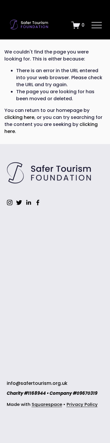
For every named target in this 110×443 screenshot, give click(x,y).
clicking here (19, 117)
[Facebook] (38, 202)
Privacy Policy (82, 404)
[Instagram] (10, 202)
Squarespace (47, 404)
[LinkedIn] (28, 202)
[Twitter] (19, 202)
